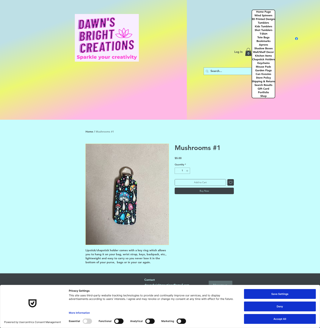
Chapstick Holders (263, 59)
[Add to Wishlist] (230, 182)
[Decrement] (177, 171)
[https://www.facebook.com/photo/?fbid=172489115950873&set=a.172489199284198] (296, 38)
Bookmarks (263, 41)
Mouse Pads (263, 66)
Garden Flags (263, 70)
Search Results (263, 85)
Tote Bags (263, 37)
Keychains (263, 63)
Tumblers (263, 22)
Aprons (263, 44)
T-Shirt (263, 33)
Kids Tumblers (263, 26)
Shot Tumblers (263, 30)
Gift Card (263, 88)
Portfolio (263, 92)
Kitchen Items (263, 55)
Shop (263, 96)
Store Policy (263, 77)
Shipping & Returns (263, 81)
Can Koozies (263, 74)
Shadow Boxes (263, 48)
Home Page (263, 11)
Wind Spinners (263, 15)
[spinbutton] (182, 171)
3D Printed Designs (263, 19)
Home (89, 131)
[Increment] (187, 171)
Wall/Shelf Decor (263, 52)
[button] (248, 52)
